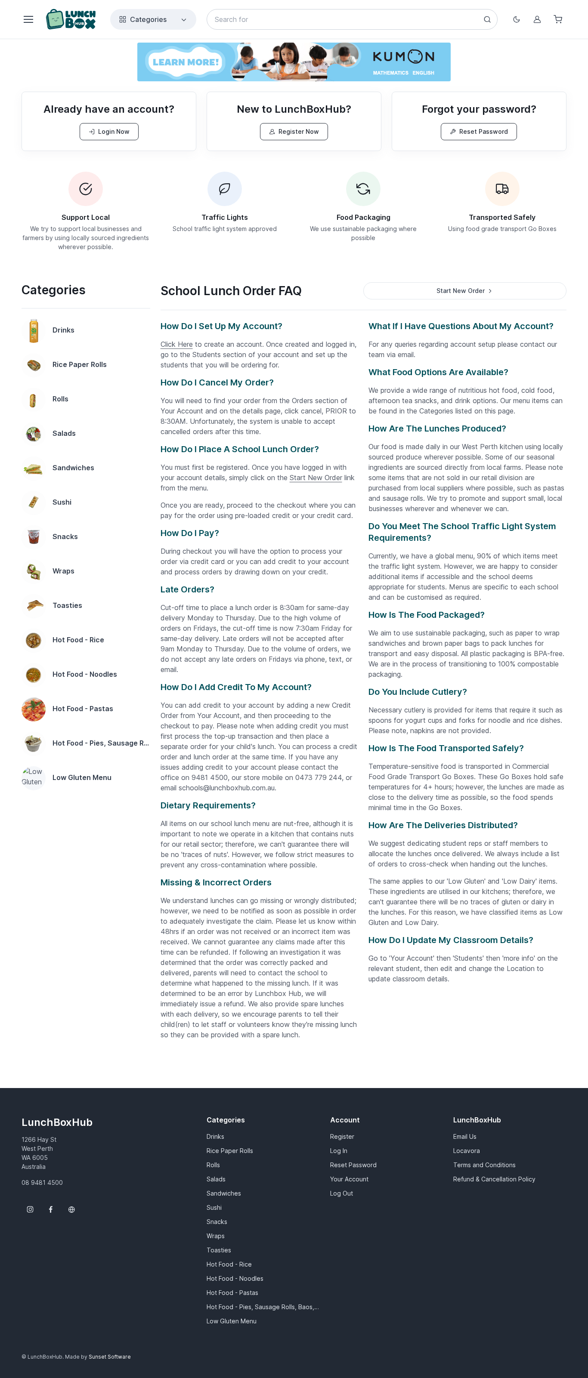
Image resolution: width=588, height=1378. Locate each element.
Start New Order (316, 477)
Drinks (215, 1136)
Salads (216, 1179)
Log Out (341, 1193)
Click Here (177, 344)
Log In (338, 1150)
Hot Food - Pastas (232, 1292)
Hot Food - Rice (229, 1264)
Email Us (465, 1136)
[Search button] (487, 19)
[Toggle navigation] (28, 19)
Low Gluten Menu (232, 1321)
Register (342, 1136)
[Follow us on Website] (71, 1209)
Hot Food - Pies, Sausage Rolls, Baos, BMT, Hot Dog (263, 1306)
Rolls (213, 1164)
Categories (148, 19)
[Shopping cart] (557, 19)
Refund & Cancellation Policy (494, 1179)
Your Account (349, 1179)
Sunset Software (110, 1356)
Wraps (216, 1235)
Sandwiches (224, 1193)
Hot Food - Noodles (235, 1278)
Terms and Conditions (484, 1164)
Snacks (217, 1221)
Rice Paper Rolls (230, 1150)
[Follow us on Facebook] (50, 1209)
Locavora (466, 1150)
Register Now (299, 131)
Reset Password (483, 131)
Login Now (114, 131)
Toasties (219, 1250)
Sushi (214, 1207)
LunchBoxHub (57, 1122)
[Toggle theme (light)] (516, 19)
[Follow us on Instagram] (30, 1209)
